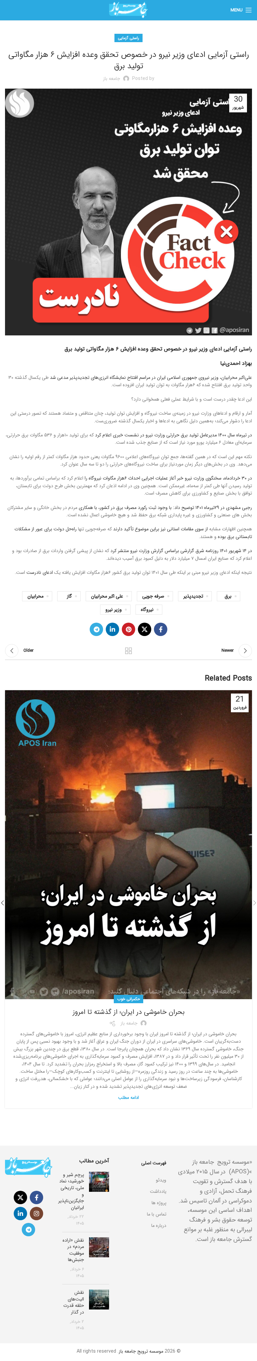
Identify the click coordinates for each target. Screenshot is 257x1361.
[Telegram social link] (96, 629)
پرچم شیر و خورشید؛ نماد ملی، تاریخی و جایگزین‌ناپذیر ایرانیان (71, 1191)
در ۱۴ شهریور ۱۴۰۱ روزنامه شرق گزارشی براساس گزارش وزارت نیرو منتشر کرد (181, 550)
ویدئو (161, 1180)
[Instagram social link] (36, 1213)
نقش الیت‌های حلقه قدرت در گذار (73, 1302)
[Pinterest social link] (128, 629)
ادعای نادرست (39, 572)
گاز (69, 596)
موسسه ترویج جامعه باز (141, 1351)
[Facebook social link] (160, 629)
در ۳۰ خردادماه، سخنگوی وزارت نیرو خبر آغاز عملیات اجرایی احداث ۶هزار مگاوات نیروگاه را (168, 478)
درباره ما (158, 1225)
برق (228, 596)
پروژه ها (159, 1203)
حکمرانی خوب (128, 999)
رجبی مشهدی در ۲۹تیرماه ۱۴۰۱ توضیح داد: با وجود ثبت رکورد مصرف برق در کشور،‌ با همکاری (165, 507)
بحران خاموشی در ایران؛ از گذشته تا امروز (129, 1012)
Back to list (128, 650)
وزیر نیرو (113, 609)
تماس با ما (156, 1214)
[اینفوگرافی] (142, 1171)
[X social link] (144, 629)
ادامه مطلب (128, 1097)
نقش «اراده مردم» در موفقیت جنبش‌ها (73, 1250)
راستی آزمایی (128, 38)
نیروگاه (147, 609)
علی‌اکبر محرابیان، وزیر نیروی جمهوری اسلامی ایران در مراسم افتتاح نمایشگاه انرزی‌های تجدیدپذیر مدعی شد (151, 377)
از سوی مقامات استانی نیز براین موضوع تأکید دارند (160, 529)
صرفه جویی (153, 596)
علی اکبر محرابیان (107, 596)
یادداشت (158, 1191)
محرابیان (35, 596)
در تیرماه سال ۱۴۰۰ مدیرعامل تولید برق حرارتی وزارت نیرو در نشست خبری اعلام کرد (173, 435)
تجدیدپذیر (193, 596)
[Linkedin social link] (112, 629)
